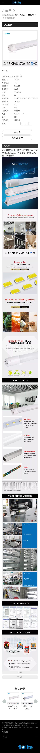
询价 (15, 132)
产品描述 (7, 146)
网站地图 (5, 732)
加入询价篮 (16, 138)
